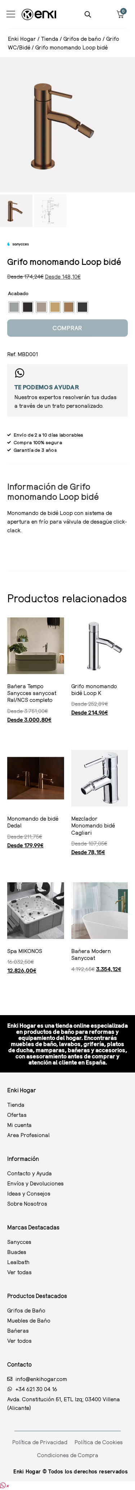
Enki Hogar (22, 38)
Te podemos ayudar (46, 387)
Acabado (18, 293)
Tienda (49, 38)
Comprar (67, 328)
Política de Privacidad (39, 1442)
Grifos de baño (82, 38)
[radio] (14, 307)
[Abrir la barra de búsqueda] (87, 14)
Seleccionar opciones (10, 865)
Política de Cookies (99, 1442)
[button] (4, 1485)
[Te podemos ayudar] (19, 373)
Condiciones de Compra (67, 1455)
